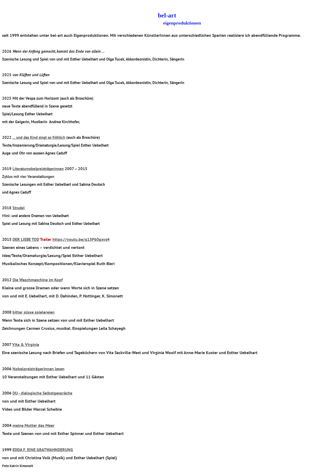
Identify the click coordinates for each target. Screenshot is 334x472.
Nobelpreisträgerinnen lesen (38, 368)
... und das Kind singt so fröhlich (38, 137)
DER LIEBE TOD (26, 239)
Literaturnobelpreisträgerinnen (38, 168)
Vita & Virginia (25, 344)
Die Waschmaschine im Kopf (38, 279)
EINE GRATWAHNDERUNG (49, 449)
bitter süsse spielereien (34, 312)
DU (15, 393)
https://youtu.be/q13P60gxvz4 (81, 239)
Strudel (19, 207)
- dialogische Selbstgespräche (45, 393)
